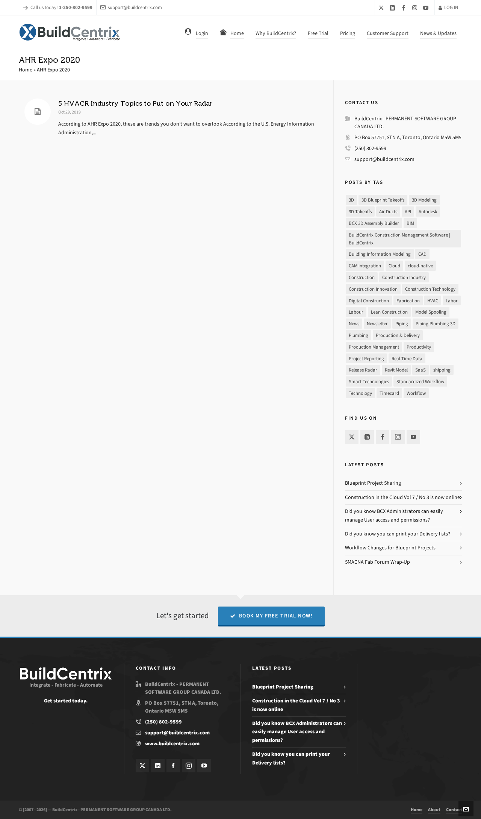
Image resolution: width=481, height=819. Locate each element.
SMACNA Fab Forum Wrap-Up (377, 562)
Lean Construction (389, 312)
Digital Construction (369, 300)
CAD (422, 254)
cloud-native (420, 265)
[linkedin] (393, 8)
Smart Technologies (369, 381)
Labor (452, 300)
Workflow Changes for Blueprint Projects (390, 547)
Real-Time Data (407, 358)
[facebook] (404, 8)
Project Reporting (366, 358)
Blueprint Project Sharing (373, 483)
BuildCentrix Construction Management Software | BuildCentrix (399, 239)
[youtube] (427, 8)
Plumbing (358, 335)
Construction (362, 277)
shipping (442, 370)
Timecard (389, 393)
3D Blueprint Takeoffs (383, 200)
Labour (356, 312)
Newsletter (377, 323)
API (408, 211)
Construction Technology (430, 289)
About (434, 810)
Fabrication (408, 300)
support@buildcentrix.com (135, 7)
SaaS (420, 370)
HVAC (432, 300)
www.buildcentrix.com (172, 743)
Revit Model (396, 370)
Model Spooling (430, 312)
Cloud (394, 265)
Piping (401, 323)
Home (25, 69)
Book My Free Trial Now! (276, 615)
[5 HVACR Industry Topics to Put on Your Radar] (37, 112)
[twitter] (382, 7)
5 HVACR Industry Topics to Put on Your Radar (135, 103)
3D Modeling (424, 200)
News (354, 323)
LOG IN (451, 7)
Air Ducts (388, 211)
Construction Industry (404, 277)
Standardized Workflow (420, 381)
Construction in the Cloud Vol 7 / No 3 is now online (402, 497)
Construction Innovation (373, 289)
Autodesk (428, 211)
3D (351, 200)
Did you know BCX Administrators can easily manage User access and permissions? (297, 732)
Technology (360, 393)
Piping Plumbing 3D (435, 323)
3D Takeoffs (360, 211)
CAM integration (365, 265)
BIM (410, 223)
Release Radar (363, 370)
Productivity (419, 347)
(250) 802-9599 (370, 148)
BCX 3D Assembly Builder (374, 223)
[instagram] (415, 7)
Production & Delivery (398, 335)
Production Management (374, 347)
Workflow (416, 393)
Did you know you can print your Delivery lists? (397, 533)
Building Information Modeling (380, 254)
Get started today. (66, 700)
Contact (454, 810)
